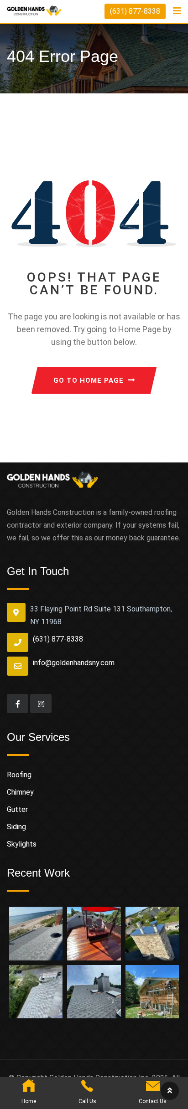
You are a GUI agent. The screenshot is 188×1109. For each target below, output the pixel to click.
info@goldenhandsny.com (74, 662)
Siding (16, 826)
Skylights (22, 844)
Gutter (17, 809)
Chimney (20, 792)
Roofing (19, 774)
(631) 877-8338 (135, 11)
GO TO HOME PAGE (88, 380)
